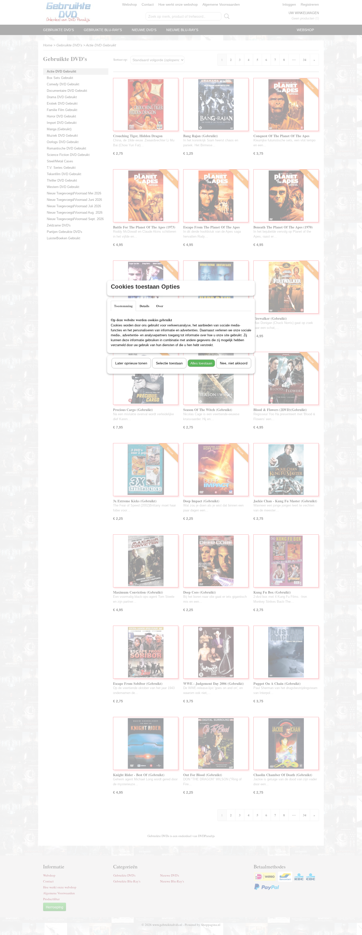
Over (159, 305)
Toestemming (123, 305)
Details (144, 305)
